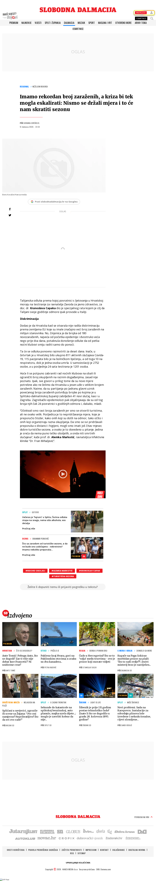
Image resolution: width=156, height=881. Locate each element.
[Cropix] (66, 838)
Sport (91, 23)
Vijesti (38, 23)
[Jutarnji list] (23, 831)
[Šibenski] (133, 838)
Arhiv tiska (141, 23)
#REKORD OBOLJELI (35, 570)
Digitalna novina (136, 849)
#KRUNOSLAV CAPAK (89, 570)
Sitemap (82, 853)
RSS (72, 853)
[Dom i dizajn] (142, 831)
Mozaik (81, 23)
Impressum (90, 849)
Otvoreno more (123, 23)
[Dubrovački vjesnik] (90, 838)
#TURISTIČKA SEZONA (63, 576)
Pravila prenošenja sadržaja (43, 849)
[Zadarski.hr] (114, 838)
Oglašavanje (118, 849)
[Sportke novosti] (60, 831)
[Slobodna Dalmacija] (78, 10)
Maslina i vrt (105, 23)
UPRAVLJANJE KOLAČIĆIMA (78, 862)
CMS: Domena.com (103, 869)
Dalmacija (69, 23)
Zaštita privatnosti (72, 849)
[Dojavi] (10, 16)
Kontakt (104, 849)
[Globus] (73, 831)
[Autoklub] (25, 838)
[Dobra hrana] (124, 831)
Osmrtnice (78, 29)
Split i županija (53, 23)
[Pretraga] (152, 18)
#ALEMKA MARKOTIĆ (62, 570)
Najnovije (26, 23)
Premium (13, 23)
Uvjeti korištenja (16, 849)
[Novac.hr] (46, 838)
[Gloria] (100, 831)
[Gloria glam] (109, 831)
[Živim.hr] (88, 831)
